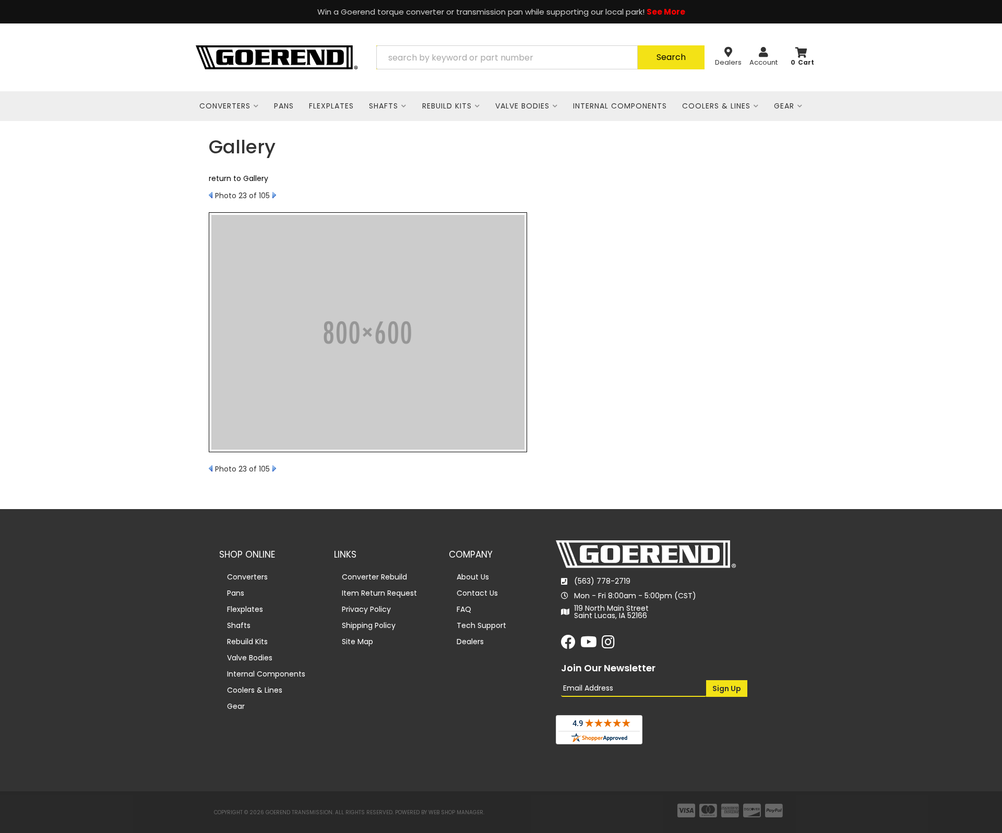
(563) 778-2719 (602, 581)
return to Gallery (238, 178)
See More (666, 11)
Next (274, 195)
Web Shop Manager (455, 812)
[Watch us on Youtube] (588, 644)
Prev (210, 195)
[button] (540, 57)
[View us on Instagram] (608, 644)
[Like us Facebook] (568, 644)
